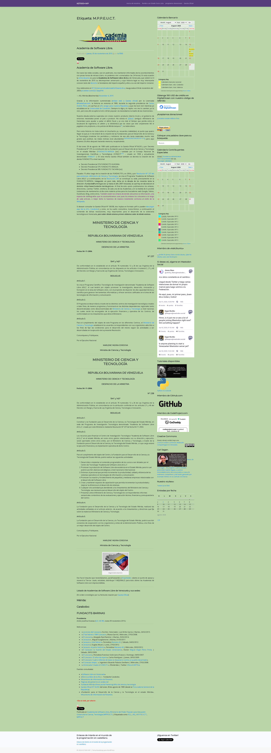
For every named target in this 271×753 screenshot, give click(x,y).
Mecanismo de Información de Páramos (96, 679)
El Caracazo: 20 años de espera (95, 657)
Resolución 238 (112, 178)
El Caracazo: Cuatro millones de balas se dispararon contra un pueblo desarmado (115, 660)
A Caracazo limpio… (90, 662)
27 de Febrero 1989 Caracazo (94, 634)
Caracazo (86, 639)
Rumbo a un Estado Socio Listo (153, 3)
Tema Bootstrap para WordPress (103, 750)
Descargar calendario (164, 161)
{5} (130, 138)
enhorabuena (84, 78)
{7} (134, 138)
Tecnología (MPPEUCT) (103, 714)
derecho (94, 83)
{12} (143, 138)
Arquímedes (126, 578)
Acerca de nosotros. (133, 3)
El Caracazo (87, 637)
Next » (191, 26)
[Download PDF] (78, 62)
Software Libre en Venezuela (93, 674)
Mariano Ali (116, 642)
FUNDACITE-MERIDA (105, 151)
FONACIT (91, 156)
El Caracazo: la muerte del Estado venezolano (102, 650)
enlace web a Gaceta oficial (124, 101)
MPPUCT (80, 717)
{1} (121, 126)
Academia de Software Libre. (95, 48)
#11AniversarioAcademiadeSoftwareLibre (108, 88)
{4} (128, 138)
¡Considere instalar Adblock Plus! (168, 118)
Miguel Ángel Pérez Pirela (141, 650)
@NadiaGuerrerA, (84, 103)
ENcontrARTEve (133, 665)
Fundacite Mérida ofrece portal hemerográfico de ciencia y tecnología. (108, 684)
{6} (132, 138)
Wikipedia (80, 201)
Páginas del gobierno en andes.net (95, 682)
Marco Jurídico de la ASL (91, 677)
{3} (126, 138)
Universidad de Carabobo (100, 108)
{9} (137, 138)
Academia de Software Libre (98, 712)
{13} (122, 154)
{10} (139, 138)
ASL (134, 714)
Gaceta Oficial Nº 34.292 (90, 687)
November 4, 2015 (106, 96)
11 (141, 138)
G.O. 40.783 (100, 621)
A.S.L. (130, 714)
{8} (135, 138)
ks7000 (120, 53)
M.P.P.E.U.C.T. (141, 714)
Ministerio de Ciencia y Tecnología (126, 309)
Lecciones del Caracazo (92, 632)
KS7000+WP (83, 3)
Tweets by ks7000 (163, 486)
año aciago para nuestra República (114, 106)
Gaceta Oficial (188, 3)
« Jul (158, 520)
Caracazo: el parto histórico (93, 647)
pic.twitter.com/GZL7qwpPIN (92, 90)
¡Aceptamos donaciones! (173, 3)
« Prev (161, 26)
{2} (125, 138)
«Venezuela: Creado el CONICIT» (95, 665)
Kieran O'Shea (186, 90)
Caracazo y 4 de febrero (92, 642)
